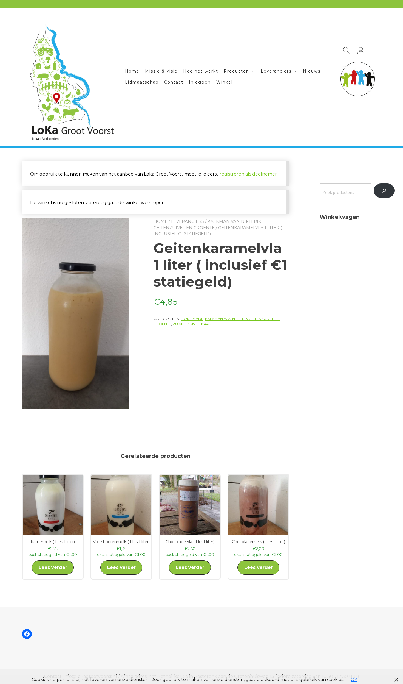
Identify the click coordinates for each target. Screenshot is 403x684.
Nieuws (311, 71)
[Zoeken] (384, 190)
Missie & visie (161, 71)
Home (132, 71)
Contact (173, 82)
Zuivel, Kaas (199, 324)
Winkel (224, 82)
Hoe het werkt (200, 71)
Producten (236, 71)
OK (354, 679)
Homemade (192, 318)
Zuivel (179, 324)
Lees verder (53, 567)
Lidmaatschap (142, 82)
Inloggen (200, 82)
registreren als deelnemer (248, 174)
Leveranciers (276, 71)
